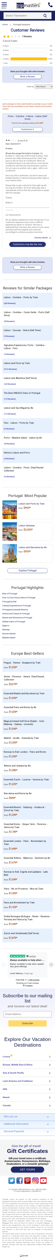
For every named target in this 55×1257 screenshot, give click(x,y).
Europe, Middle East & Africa (17, 1064)
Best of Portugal (9, 593)
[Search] (45, 15)
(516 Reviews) (10, 369)
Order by (30, 87)
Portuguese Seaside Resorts (15, 609)
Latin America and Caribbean (18, 1081)
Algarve (5, 625)
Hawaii (6, 1097)
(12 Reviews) (10, 414)
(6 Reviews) (9, 428)
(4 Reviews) (9, 443)
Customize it (27, 129)
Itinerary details (41, 237)
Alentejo (6, 629)
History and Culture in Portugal (16, 613)
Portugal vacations (21, 24)
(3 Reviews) (9, 476)
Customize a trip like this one (27, 244)
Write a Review (27, 76)
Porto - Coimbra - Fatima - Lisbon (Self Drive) (27, 117)
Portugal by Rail (9, 601)
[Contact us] (51, 5)
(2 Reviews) (9, 354)
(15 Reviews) (10, 399)
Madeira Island (8, 637)
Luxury (8, 1056)
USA (5, 1089)
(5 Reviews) (9, 336)
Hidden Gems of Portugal (13, 621)
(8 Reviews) (9, 321)
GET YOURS (27, 1169)
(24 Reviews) (10, 384)
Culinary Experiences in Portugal (16, 605)
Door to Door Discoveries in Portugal (18, 597)
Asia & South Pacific (13, 1073)
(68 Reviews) (10, 303)
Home (5, 24)
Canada (7, 1105)
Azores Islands (9, 633)
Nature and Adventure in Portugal (17, 617)
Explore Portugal (28, 570)
